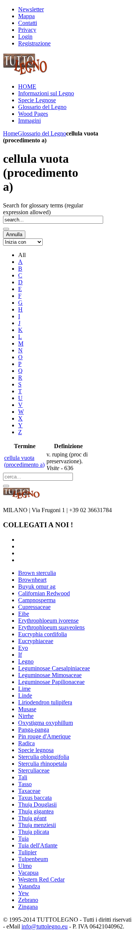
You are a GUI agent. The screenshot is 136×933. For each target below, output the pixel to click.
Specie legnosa (36, 750)
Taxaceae (29, 791)
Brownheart (32, 579)
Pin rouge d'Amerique (44, 736)
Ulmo (25, 866)
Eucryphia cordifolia (42, 634)
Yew (23, 893)
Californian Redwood (44, 593)
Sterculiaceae (33, 770)
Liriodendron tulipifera (45, 702)
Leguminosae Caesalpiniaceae (54, 668)
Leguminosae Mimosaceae (50, 675)
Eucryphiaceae (35, 641)
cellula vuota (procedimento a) (24, 461)
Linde (25, 695)
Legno (26, 661)
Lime (24, 688)
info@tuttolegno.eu (45, 926)
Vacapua (28, 872)
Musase (27, 709)
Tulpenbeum (33, 859)
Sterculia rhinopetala (42, 763)
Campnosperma (37, 600)
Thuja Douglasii (37, 804)
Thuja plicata (33, 832)
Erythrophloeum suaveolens (51, 627)
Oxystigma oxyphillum (45, 723)
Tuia (23, 838)
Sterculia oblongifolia (43, 757)
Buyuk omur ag (37, 586)
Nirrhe (26, 716)
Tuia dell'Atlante (37, 845)
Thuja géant (32, 818)
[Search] (6, 229)
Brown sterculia (37, 573)
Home (10, 133)
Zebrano (28, 900)
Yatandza (29, 886)
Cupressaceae (34, 607)
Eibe (23, 614)
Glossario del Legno (42, 133)
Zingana (28, 906)
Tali (22, 777)
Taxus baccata (35, 797)
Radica (26, 743)
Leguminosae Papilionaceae (51, 682)
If (20, 654)
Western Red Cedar (41, 879)
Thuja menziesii (37, 825)
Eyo (23, 648)
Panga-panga (33, 729)
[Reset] (6, 486)
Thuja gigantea (36, 811)
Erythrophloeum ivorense (48, 620)
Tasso (25, 784)
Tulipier (27, 852)
